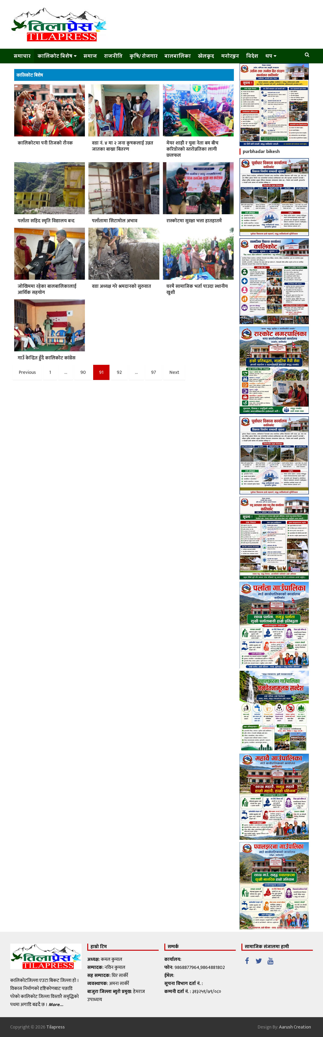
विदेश (252, 56)
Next (174, 372)
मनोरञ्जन (230, 56)
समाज (90, 56)
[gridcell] (123, 979)
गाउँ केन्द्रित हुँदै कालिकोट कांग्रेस (46, 358)
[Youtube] (270, 960)
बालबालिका (178, 56)
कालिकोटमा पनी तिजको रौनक (46, 143)
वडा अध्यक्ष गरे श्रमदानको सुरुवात (121, 286)
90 (83, 372)
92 (119, 372)
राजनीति (113, 56)
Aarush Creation (295, 1027)
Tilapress (55, 1027)
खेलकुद (206, 56)
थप (268, 56)
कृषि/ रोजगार (143, 56)
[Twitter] (258, 960)
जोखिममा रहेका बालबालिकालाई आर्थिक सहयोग (47, 289)
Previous (27, 372)
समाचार (22, 56)
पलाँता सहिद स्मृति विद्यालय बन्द (46, 221)
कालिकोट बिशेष (55, 56)
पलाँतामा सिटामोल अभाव (114, 221)
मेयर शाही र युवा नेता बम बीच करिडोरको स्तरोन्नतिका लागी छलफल (192, 149)
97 (153, 372)
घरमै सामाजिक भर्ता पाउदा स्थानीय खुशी (197, 289)
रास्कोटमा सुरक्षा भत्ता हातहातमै (194, 221)
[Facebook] (247, 960)
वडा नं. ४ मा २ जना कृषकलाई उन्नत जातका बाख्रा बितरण (122, 146)
